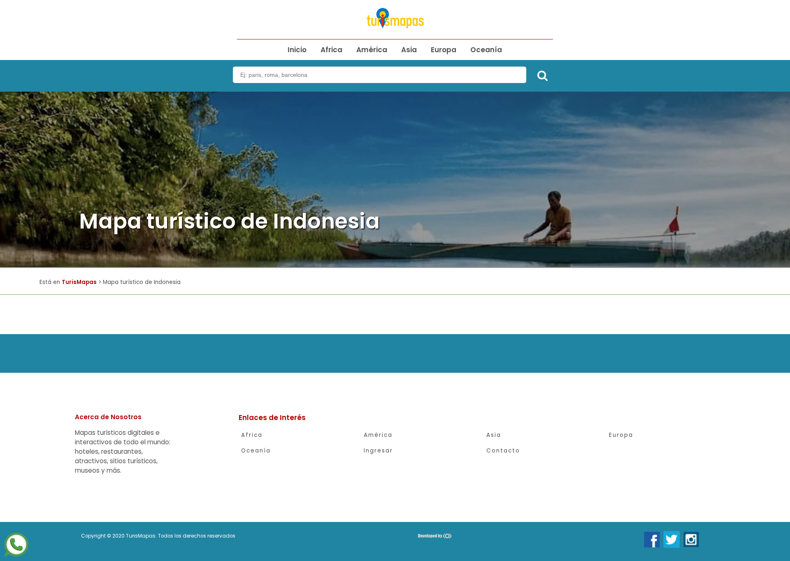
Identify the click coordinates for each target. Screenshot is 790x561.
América (371, 50)
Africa (331, 50)
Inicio (297, 50)
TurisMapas (79, 282)
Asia (409, 50)
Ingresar (378, 451)
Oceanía (486, 50)
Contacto (503, 451)
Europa (443, 50)
